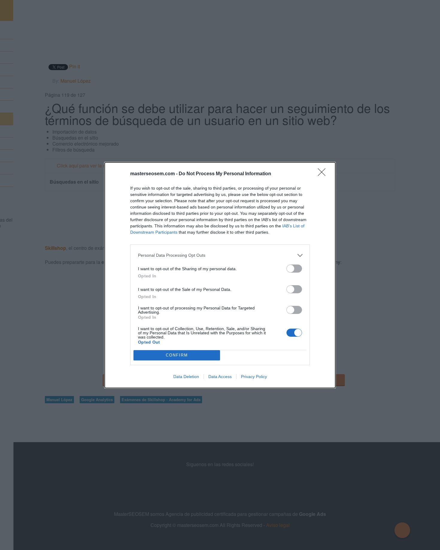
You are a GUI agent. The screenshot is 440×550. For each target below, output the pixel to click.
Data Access (220, 376)
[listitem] (220, 255)
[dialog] (220, 275)
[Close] (323, 174)
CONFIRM (177, 355)
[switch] (294, 269)
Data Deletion (186, 376)
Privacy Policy (254, 376)
